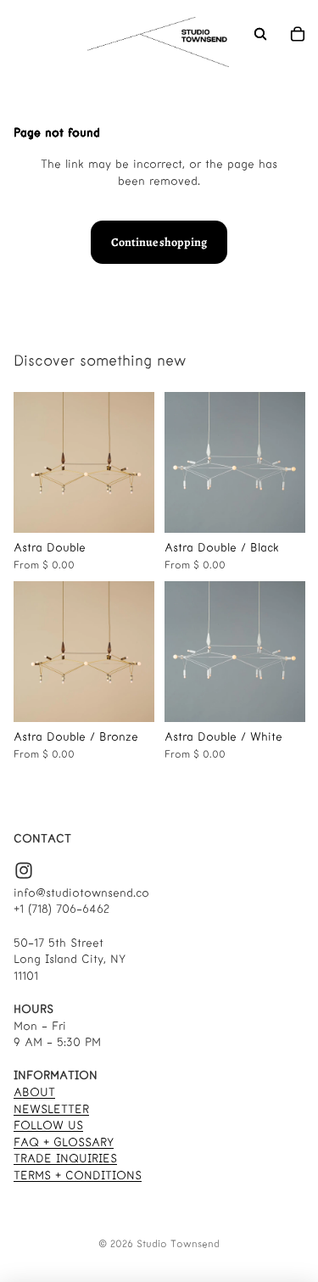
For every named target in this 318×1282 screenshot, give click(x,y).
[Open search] (260, 34)
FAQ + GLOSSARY (64, 1142)
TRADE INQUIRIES (65, 1158)
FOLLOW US (48, 1125)
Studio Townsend (178, 1244)
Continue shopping (159, 242)
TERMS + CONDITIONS (78, 1175)
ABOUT (34, 1092)
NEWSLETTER (51, 1109)
